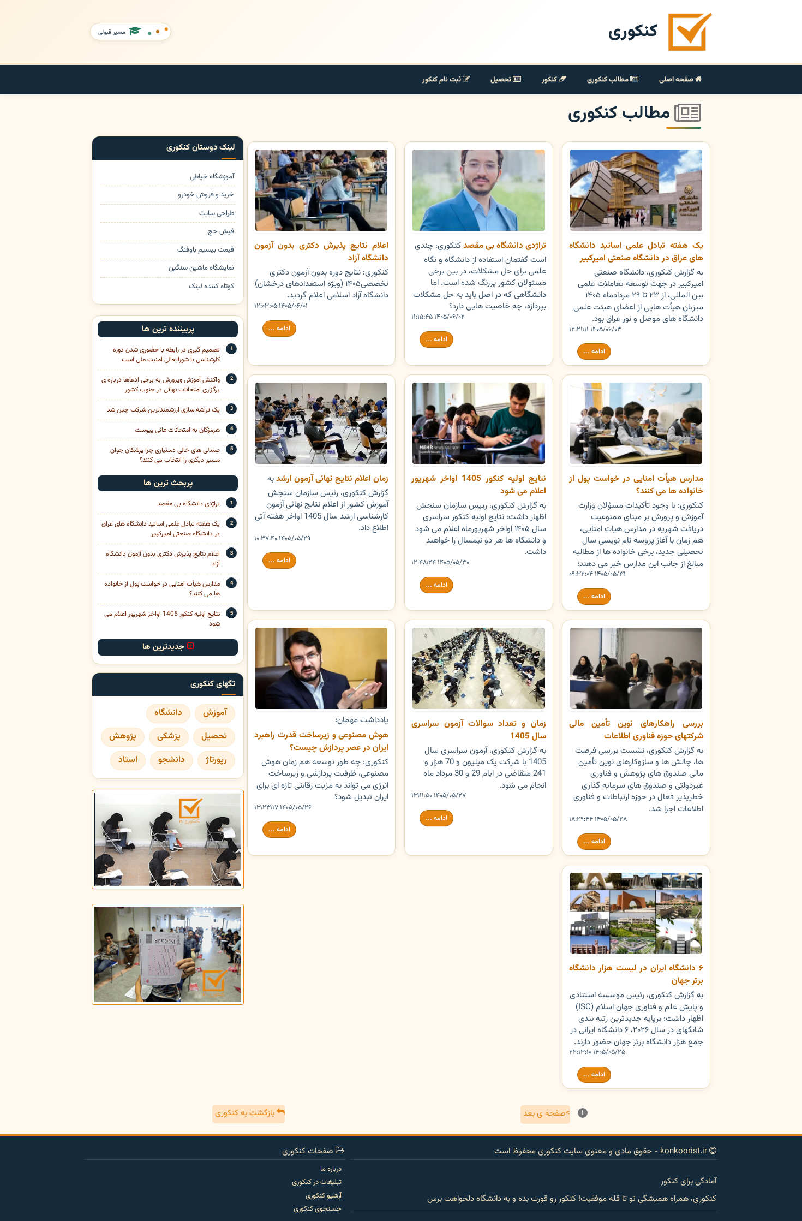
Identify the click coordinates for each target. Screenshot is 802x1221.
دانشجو (171, 760)
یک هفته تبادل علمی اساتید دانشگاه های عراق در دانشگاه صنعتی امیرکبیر (160, 529)
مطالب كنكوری (608, 79)
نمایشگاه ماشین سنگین (201, 268)
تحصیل (501, 79)
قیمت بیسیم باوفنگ (205, 250)
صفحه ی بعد (546, 1113)
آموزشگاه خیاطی (212, 176)
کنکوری (632, 32)
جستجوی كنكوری (318, 1209)
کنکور (550, 79)
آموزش (215, 713)
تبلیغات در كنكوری (317, 1182)
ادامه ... (594, 351)
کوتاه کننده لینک (211, 286)
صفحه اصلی (677, 79)
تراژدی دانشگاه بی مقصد (188, 504)
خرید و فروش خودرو (206, 194)
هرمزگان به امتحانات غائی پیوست (177, 430)
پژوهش (122, 736)
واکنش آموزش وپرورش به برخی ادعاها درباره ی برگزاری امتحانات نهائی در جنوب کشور (160, 385)
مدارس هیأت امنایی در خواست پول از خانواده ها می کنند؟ (162, 589)
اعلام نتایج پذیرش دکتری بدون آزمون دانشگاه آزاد (163, 559)
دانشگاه (168, 713)
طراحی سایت (216, 213)
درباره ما (331, 1169)
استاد (127, 760)
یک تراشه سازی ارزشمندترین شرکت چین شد (163, 410)
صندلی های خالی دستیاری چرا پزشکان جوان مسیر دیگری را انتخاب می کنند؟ (165, 455)
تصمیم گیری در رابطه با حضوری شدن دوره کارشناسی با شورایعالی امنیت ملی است (166, 355)
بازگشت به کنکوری (246, 1113)
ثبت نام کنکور (442, 79)
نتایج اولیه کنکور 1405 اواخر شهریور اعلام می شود (162, 619)
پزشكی (169, 736)
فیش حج (221, 231)
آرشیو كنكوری (324, 1195)
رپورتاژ (216, 760)
